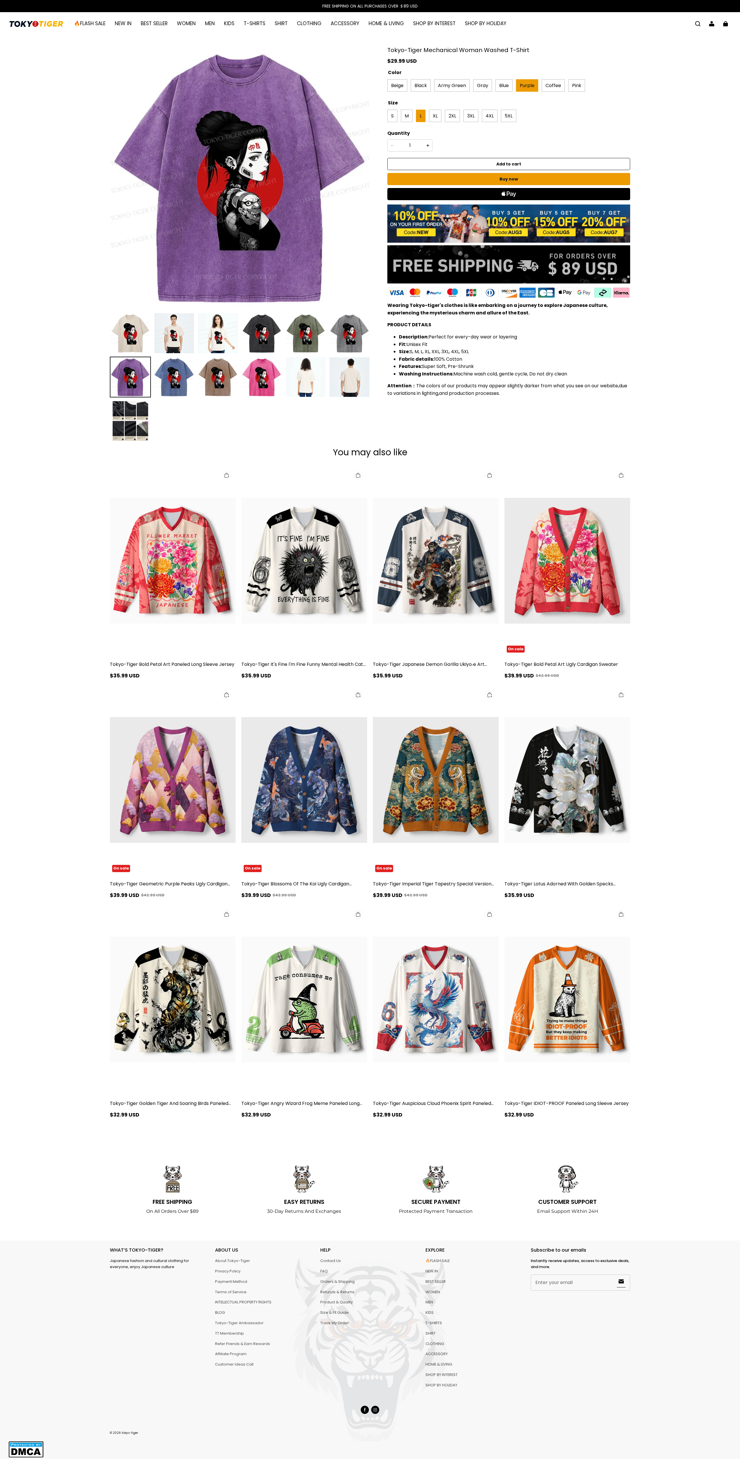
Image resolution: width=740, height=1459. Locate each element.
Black (421, 85)
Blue (504, 85)
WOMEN (186, 23)
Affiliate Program (231, 1354)
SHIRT (281, 23)
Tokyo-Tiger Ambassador (239, 1323)
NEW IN (123, 23)
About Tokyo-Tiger (232, 1260)
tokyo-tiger (130, 1433)
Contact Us (330, 1260)
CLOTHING (309, 23)
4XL (490, 115)
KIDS (229, 23)
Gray (482, 85)
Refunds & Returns (337, 1292)
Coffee (553, 85)
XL (435, 115)
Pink (576, 85)
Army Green (452, 85)
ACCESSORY (345, 23)
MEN (210, 23)
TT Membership (229, 1333)
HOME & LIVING (386, 23)
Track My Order (334, 1323)
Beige (397, 85)
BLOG (220, 1312)
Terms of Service (231, 1292)
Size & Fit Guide (334, 1312)
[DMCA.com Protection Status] (26, 1456)
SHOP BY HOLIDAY (485, 23)
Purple (527, 85)
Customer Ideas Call (234, 1364)
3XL (471, 115)
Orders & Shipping (337, 1281)
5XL (509, 115)
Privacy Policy (227, 1271)
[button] (698, 24)
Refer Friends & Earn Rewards (242, 1343)
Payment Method (231, 1281)
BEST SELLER (154, 23)
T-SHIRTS (254, 23)
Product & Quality (336, 1302)
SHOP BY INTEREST (434, 23)
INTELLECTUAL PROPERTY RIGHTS (243, 1302)
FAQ (324, 1271)
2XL (452, 115)
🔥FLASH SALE (90, 23)
